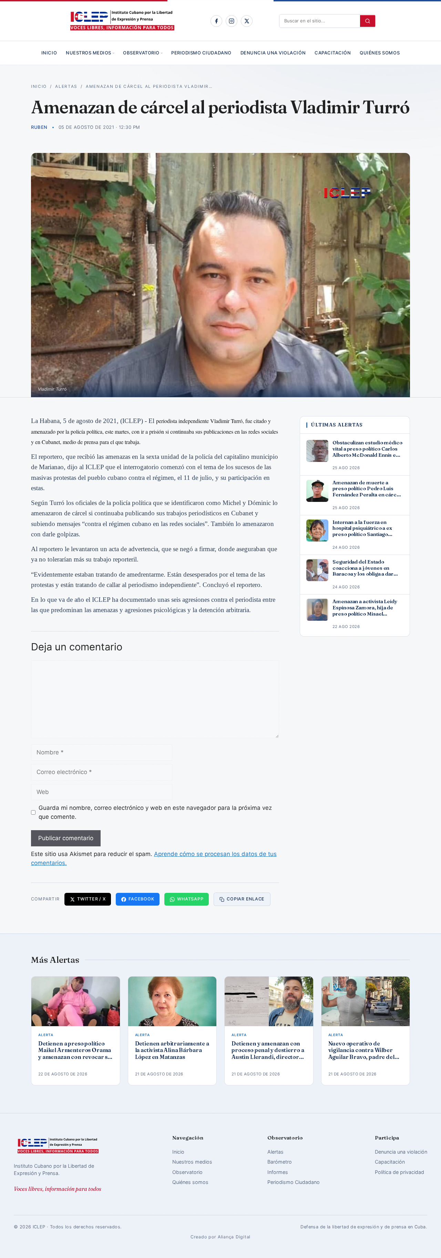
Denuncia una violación (273, 52)
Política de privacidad (399, 1172)
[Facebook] (216, 21)
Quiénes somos (380, 52)
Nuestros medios (88, 52)
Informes (277, 1172)
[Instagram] (231, 21)
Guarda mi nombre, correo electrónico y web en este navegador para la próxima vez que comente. (155, 812)
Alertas (66, 86)
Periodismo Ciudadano (201, 52)
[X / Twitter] (247, 21)
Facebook (141, 898)
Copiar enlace (246, 898)
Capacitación (333, 52)
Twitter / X (91, 898)
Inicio (49, 52)
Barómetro (279, 1162)
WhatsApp (190, 898)
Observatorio (141, 52)
